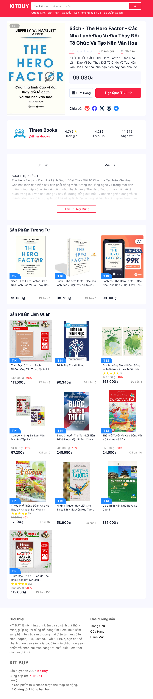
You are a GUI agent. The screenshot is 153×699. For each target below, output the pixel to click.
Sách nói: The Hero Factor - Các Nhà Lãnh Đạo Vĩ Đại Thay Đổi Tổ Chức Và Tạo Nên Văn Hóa (122, 284)
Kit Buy (42, 671)
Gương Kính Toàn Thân (45, 12)
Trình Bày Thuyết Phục (70, 365)
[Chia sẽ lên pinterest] (87, 108)
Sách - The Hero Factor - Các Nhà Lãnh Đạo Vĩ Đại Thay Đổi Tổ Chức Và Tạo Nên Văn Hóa (29, 284)
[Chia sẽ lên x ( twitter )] (101, 108)
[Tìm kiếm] (135, 6)
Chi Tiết (43, 165)
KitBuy (19, 6)
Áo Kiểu (67, 12)
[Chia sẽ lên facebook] (94, 108)
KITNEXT (36, 676)
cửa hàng (97, 631)
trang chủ (97, 626)
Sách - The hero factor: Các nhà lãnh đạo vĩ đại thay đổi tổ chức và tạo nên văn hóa (76, 284)
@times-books (39, 136)
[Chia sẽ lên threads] (109, 108)
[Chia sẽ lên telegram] (116, 108)
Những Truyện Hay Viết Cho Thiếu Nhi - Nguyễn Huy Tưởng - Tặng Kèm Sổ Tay (76, 509)
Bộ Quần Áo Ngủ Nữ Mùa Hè (122, 12)
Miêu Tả (109, 165)
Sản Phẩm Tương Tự (30, 230)
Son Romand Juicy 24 (88, 12)
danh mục (97, 637)
